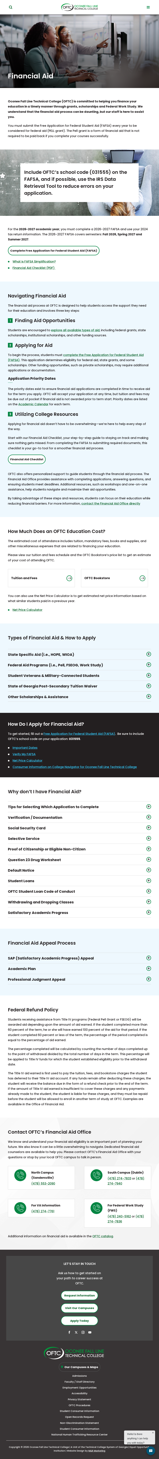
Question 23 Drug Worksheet (34, 859)
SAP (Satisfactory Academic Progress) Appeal (51, 958)
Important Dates (25, 748)
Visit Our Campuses (79, 1308)
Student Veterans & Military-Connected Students (53, 675)
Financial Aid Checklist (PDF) (34, 268)
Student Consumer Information (79, 1411)
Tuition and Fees (24, 578)
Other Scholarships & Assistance (38, 696)
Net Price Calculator (27, 610)
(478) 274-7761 (42, 1211)
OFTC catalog (102, 1236)
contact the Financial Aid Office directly (110, 504)
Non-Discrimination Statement (79, 1423)
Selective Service (24, 838)
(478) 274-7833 (119, 1178)
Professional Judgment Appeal (36, 979)
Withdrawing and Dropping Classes (41, 902)
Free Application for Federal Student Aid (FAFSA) (79, 734)
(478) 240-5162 (119, 1216)
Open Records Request (79, 1417)
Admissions (79, 1376)
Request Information (79, 1295)
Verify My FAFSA (24, 754)
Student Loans (21, 880)
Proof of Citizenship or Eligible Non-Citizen (47, 849)
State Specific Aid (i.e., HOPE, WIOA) (41, 654)
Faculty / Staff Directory (80, 1382)
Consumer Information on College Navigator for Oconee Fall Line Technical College (75, 767)
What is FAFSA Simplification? (34, 262)
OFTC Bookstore (97, 578)
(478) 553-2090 (43, 1184)
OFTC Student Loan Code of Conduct (41, 891)
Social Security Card (26, 828)
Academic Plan (22, 968)
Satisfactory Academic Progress (38, 912)
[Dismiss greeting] (152, 1432)
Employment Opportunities (80, 1387)
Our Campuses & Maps (81, 1367)
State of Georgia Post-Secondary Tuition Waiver (52, 686)
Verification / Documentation (35, 817)
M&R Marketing (96, 1450)
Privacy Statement (79, 1399)
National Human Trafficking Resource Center (79, 1434)
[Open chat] (150, 1450)
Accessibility (79, 1393)
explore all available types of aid (75, 330)
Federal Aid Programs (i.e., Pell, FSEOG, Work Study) (55, 665)
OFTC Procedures (79, 1405)
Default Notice (21, 870)
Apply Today (79, 1321)
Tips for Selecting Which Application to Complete (53, 806)
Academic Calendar (33, 404)
